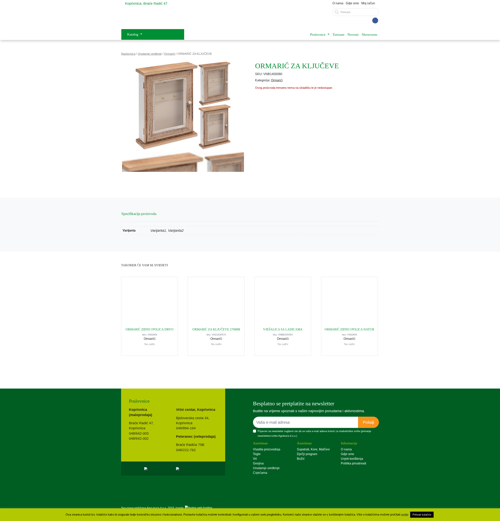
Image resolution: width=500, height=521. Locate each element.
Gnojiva (258, 463)
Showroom (369, 34)
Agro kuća (152, 18)
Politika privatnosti (353, 463)
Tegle (257, 454)
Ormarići (169, 53)
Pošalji (368, 422)
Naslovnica (128, 53)
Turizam (338, 34)
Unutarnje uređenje (150, 53)
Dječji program (307, 454)
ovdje (404, 514)
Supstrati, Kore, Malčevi (313, 449)
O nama (337, 3)
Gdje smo (352, 3)
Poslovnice (318, 34)
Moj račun (368, 3)
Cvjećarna (260, 472)
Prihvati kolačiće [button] (421, 514)
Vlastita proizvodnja (266, 449)
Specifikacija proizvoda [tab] (138, 214)
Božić (301, 458)
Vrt (255, 458)
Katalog (133, 34)
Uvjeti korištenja (352, 458)
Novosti (353, 34)
